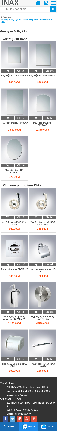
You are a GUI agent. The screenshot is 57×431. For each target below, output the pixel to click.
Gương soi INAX (15, 39)
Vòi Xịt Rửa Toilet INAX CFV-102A (42, 223)
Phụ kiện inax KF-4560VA (14, 75)
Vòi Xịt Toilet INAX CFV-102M (14, 223)
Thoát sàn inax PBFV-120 (14, 269)
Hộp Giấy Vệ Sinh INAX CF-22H (14, 365)
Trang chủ (7, 17)
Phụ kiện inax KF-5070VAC (14, 171)
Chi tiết (21, 70)
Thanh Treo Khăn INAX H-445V (42, 365)
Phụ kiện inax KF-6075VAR (42, 123)
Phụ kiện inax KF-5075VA (42, 75)
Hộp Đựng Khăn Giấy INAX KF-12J (42, 317)
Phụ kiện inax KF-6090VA (14, 122)
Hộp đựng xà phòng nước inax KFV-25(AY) (14, 317)
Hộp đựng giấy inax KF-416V (43, 270)
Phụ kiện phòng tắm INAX (22, 185)
